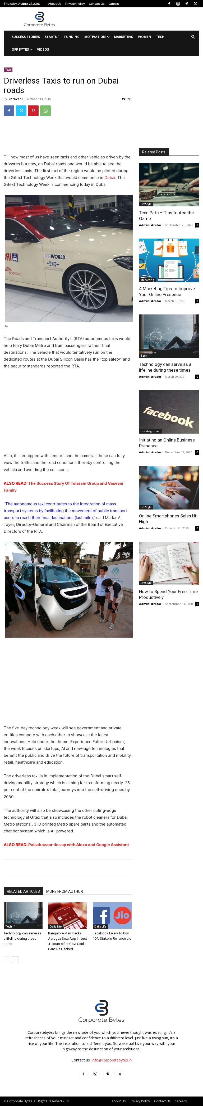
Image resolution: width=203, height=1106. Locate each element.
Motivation (95, 37)
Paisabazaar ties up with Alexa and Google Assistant (78, 844)
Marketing (123, 37)
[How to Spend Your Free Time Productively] (169, 563)
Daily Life (56, 926)
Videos (43, 49)
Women (144, 37)
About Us (54, 4)
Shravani (15, 99)
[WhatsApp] (45, 110)
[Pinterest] (187, 3)
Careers (114, 4)
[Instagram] (178, 3)
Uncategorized (150, 431)
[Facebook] (169, 3)
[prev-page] (7, 959)
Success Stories (26, 37)
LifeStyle (146, 204)
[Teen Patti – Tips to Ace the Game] (169, 184)
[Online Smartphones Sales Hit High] (169, 487)
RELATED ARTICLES (23, 891)
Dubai (109, 177)
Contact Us (96, 4)
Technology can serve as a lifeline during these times (22, 938)
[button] (193, 37)
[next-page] (15, 959)
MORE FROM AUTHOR (64, 891)
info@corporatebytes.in (112, 1060)
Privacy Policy (75, 4)
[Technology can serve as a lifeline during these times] (23, 915)
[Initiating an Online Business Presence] (169, 412)
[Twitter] (195, 3)
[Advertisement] (137, 19)
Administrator (150, 225)
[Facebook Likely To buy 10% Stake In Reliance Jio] (112, 915)
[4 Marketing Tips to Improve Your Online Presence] (169, 260)
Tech (160, 37)
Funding (72, 37)
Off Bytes (20, 49)
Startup (52, 37)
